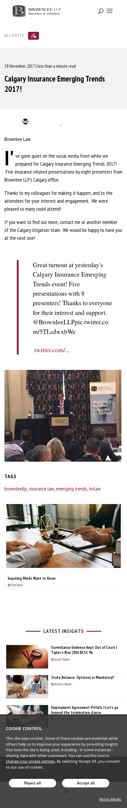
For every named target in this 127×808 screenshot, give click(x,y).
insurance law (41, 488)
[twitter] (39, 122)
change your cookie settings (30, 761)
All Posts (14, 35)
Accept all (86, 783)
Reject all (32, 783)
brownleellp (15, 488)
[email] (25, 122)
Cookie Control (24, 728)
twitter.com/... (52, 349)
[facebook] (68, 122)
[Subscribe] (33, 36)
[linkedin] (53, 122)
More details (110, 799)
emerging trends (71, 488)
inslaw (95, 488)
